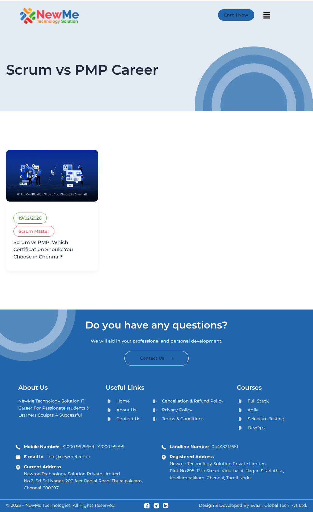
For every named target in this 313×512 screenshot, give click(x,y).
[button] (266, 16)
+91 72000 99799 (107, 446)
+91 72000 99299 (72, 446)
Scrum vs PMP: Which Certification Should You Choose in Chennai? (43, 249)
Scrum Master (34, 231)
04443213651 (204, 446)
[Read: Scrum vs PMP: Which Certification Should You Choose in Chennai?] (52, 175)
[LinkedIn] (166, 505)
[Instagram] (156, 505)
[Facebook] (147, 505)
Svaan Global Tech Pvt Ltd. (278, 505)
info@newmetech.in (57, 456)
